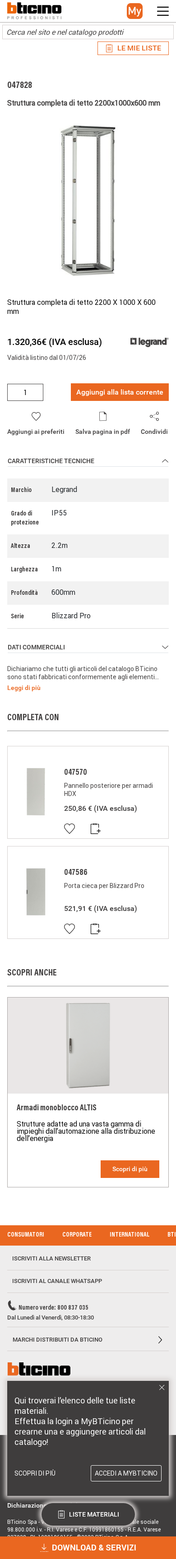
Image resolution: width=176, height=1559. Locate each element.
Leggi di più (24, 688)
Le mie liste (139, 48)
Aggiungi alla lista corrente (119, 392)
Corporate (77, 1235)
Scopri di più (130, 1169)
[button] (135, 11)
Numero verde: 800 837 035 (53, 1308)
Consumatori (25, 1235)
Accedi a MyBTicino (126, 1473)
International (129, 1235)
